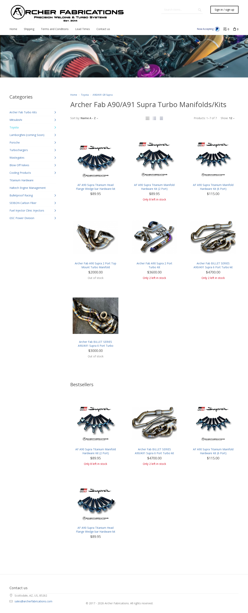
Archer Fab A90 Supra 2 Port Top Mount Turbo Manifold (95, 265)
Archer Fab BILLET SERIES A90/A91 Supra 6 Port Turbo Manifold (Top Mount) (95, 345)
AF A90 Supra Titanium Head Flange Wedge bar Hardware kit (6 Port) (95, 188)
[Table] (161, 118)
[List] (154, 118)
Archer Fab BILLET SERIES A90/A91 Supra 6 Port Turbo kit (213, 265)
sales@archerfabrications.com (33, 601)
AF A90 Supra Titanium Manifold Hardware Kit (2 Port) (154, 187)
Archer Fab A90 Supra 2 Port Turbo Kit (154, 265)
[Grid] (147, 118)
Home (73, 94)
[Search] (199, 10)
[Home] (67, 13)
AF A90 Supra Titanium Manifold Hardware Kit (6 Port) (213, 187)
